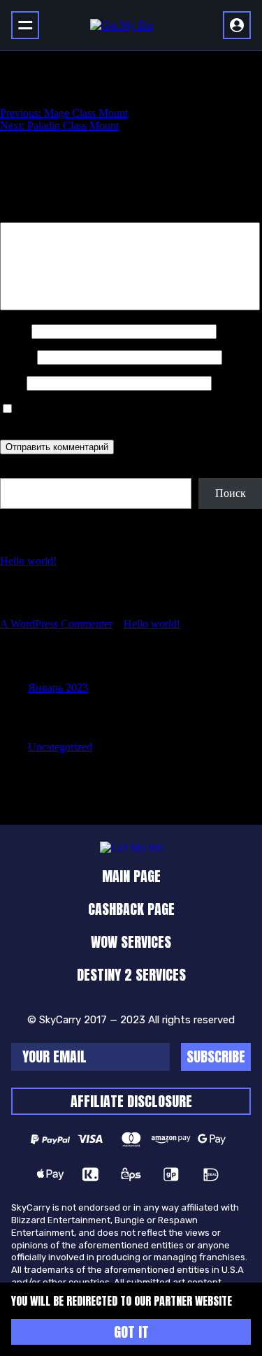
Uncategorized (60, 747)
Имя (14, 331)
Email (17, 357)
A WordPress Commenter (56, 624)
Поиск (15, 471)
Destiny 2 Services (131, 975)
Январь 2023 (58, 687)
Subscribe (216, 1056)
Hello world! (28, 561)
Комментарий (37, 216)
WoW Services (131, 942)
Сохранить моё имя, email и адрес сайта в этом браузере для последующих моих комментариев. (119, 415)
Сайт (12, 383)
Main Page (131, 876)
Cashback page (131, 909)
